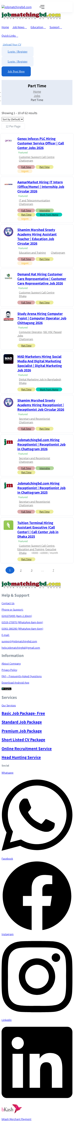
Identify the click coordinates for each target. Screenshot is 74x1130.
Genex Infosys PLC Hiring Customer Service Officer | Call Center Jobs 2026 (40, 143)
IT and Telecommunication (34, 200)
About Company (11, 663)
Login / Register (17, 51)
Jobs (37, 96)
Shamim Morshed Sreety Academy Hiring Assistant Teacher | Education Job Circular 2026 (37, 236)
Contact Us (8, 603)
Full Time (26, 167)
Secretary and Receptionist (34, 418)
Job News (18, 27)
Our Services (9, 705)
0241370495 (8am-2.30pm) (17, 616)
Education (37, 27)
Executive (50, 549)
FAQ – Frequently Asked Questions (22, 676)
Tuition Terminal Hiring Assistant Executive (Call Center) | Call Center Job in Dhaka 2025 (37, 529)
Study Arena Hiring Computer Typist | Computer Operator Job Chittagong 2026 (41, 318)
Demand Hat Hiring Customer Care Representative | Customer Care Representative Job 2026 (41, 279)
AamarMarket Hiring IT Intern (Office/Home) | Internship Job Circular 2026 (40, 186)
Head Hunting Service (21, 757)
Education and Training (32, 252)
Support (55, 27)
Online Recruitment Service (27, 748)
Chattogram (26, 160)
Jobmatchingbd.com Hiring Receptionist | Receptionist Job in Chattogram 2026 (41, 444)
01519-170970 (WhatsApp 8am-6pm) (22, 622)
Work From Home (49, 214)
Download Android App (15, 682)
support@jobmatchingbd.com (19, 641)
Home (5, 27)
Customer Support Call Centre (36, 157)
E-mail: (5, 635)
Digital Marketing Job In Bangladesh (40, 379)
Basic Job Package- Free (23, 713)
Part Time (44, 167)
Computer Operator (30, 332)
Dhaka (22, 296)
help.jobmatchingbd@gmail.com (21, 647)
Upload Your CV (11, 44)
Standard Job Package (22, 722)
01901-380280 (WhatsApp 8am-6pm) (22, 628)
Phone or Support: (12, 609)
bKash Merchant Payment (16, 1119)
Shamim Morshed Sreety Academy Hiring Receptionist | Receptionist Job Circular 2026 (40, 405)
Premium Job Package (22, 731)
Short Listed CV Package (23, 739)
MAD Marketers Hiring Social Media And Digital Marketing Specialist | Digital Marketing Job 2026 (39, 363)
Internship (44, 210)
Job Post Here (16, 71)
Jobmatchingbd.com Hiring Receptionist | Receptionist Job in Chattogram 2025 (41, 488)
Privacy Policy (9, 670)
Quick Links (9, 36)
